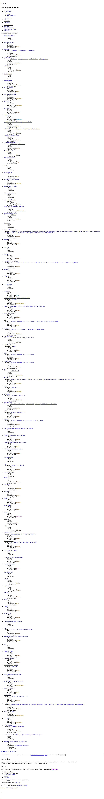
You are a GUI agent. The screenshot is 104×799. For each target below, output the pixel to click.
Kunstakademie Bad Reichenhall (40, 231)
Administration (7, 57)
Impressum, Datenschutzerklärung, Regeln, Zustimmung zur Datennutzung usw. (23, 734)
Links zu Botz (54, 321)
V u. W (61, 262)
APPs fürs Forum (34, 59)
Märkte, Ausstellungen (9, 711)
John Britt (6, 606)
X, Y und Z (67, 262)
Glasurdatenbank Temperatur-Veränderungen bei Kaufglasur (18, 428)
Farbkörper (14, 299)
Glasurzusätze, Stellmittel (17, 465)
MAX (5, 369)
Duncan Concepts (40, 329)
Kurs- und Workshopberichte (11, 229)
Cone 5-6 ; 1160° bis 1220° (18, 395)
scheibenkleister (20, 210)
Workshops (6, 239)
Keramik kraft (20, 696)
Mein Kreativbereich (9, 42)
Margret (18, 46)
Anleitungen (14, 59)
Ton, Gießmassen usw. (9, 688)
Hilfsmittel (6, 276)
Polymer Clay (14, 144)
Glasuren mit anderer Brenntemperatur (13, 449)
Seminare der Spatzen (94, 231)
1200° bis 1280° (30, 321)
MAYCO (6, 377)
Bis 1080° (13, 329)
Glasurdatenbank (8, 284)
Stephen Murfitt (7, 613)
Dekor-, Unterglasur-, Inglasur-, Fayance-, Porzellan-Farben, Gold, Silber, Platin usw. (24, 306)
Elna (17, 583)
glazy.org (6, 592)
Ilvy (17, 523)
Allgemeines (14, 231)
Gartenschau (14, 50)
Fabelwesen (6, 108)
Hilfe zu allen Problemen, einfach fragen (13, 557)
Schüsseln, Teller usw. (9, 87)
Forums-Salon (7, 49)
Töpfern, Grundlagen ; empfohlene (19, 704)
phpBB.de (17, 782)
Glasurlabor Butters (8, 336)
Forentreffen (31, 50)
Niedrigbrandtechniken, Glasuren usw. (13, 621)
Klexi (17, 126)
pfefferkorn (19, 516)
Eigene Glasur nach (8, 572)
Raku (5, 628)
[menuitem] (8, 14)
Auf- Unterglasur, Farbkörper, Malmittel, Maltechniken (17, 298)
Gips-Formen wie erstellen (10, 142)
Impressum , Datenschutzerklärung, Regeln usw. (15, 741)
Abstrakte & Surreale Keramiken (11, 135)
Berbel (17, 91)
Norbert (18, 133)
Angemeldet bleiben (53, 755)
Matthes (5, 599)
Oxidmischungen (15, 534)
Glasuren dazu (14, 629)
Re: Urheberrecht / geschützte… (22, 745)
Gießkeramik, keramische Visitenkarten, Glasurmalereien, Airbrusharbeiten (22, 128)
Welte (5, 410)
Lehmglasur (6, 491)
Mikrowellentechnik (8, 150)
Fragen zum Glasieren (9, 464)
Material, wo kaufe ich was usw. (11, 179)
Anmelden (4, 751)
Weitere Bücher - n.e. (80, 704)
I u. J (31, 262)
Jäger (5, 353)
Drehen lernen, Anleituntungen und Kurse (14, 206)
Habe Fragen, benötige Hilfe (10, 550)
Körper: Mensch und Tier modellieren (65, 704)
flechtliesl (18, 502)
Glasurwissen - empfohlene (35, 704)
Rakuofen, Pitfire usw (9, 658)
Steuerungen (14, 666)
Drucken (6, 498)
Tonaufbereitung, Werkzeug (10, 213)
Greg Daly (6, 585)
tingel (17, 139)
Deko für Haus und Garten (10, 94)
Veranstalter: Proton (9, 232)
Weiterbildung (7, 223)
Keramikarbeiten (8, 74)
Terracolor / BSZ (8, 402)
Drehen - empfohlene (49, 704)
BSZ (27, 696)
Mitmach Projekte (8, 80)
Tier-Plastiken (7, 101)
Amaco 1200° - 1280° (9, 313)
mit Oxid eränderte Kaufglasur (28, 534)
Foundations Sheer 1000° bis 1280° (67, 379)
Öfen (5, 644)
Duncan (5, 328)
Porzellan (6, 165)
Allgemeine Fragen (8, 651)
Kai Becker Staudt (20, 232)
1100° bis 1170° (21, 354)
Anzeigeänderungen (23, 59)
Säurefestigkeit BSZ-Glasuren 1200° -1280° (46, 404)
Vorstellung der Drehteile (10, 199)
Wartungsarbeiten (44, 59)
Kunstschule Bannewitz (55, 231)
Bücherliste (6, 703)
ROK (5, 386)
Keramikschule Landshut (25, 231)
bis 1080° (13, 321)
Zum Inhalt (3, 4)
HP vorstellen (7, 718)
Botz (5, 320)
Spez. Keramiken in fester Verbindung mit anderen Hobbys (18, 122)
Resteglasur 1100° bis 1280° (30, 542)
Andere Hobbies (8, 725)
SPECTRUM (7, 394)
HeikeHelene (55, 769)
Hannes (18, 112)
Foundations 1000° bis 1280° (50, 379)
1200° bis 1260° (30, 354)
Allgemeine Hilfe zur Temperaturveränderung (15, 435)
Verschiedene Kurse (83, 231)
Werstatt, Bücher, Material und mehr (12, 674)
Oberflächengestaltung (9, 564)
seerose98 (18, 183)
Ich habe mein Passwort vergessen (39, 755)
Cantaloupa (19, 98)
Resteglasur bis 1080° (16, 542)
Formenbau (22, 144)
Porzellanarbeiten (8, 172)
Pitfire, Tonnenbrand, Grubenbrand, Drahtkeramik (16, 636)
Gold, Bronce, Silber (9, 472)
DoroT (18, 568)
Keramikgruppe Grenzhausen (33, 232)
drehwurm (18, 383)
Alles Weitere (7, 247)
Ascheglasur (7, 484)
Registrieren (13, 751)
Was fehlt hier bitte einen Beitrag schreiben (14, 681)
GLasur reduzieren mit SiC (25, 629)
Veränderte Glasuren (8, 541)
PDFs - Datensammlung (9, 157)
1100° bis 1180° (21, 321)
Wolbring (6, 419)
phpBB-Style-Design (22, 785)
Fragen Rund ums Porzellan (10, 186)
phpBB (8, 780)
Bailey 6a (6, 579)
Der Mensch (7, 115)
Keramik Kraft (7, 361)
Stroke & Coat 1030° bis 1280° (18, 379)
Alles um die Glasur (8, 457)
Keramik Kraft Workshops (48, 232)
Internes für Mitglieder (9, 35)
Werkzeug (13, 215)
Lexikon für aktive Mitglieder (11, 261)
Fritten (5, 525)
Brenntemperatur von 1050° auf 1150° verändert (15, 442)
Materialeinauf (7, 695)
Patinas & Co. (7, 477)
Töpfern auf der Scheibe (9, 193)
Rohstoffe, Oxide (8, 532)
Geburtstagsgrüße (23, 50)
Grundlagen (6, 254)
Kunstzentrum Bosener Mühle (69, 231)
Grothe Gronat (7, 344)
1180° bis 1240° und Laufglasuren (34, 420)
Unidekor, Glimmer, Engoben (43, 321)
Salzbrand (6, 512)
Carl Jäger (13, 696)
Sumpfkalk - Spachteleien (17, 726)
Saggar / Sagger (7, 505)
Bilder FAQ (6, 65)
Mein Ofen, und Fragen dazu (11, 665)
